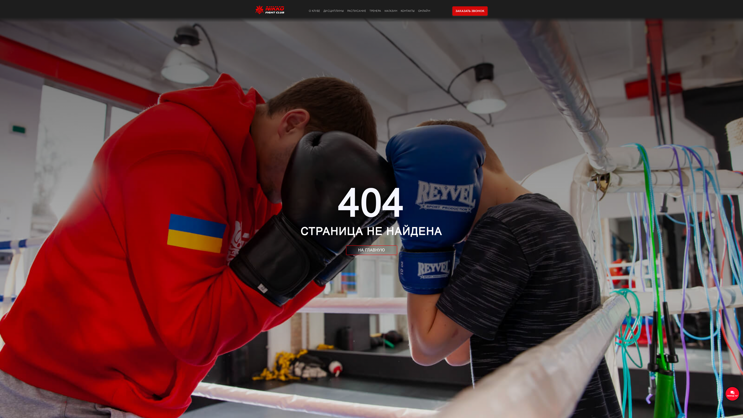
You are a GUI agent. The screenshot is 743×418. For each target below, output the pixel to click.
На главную (371, 250)
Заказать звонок (469, 11)
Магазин (390, 10)
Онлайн (424, 10)
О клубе (314, 10)
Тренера (375, 10)
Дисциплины (334, 10)
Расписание (356, 10)
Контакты (408, 10)
